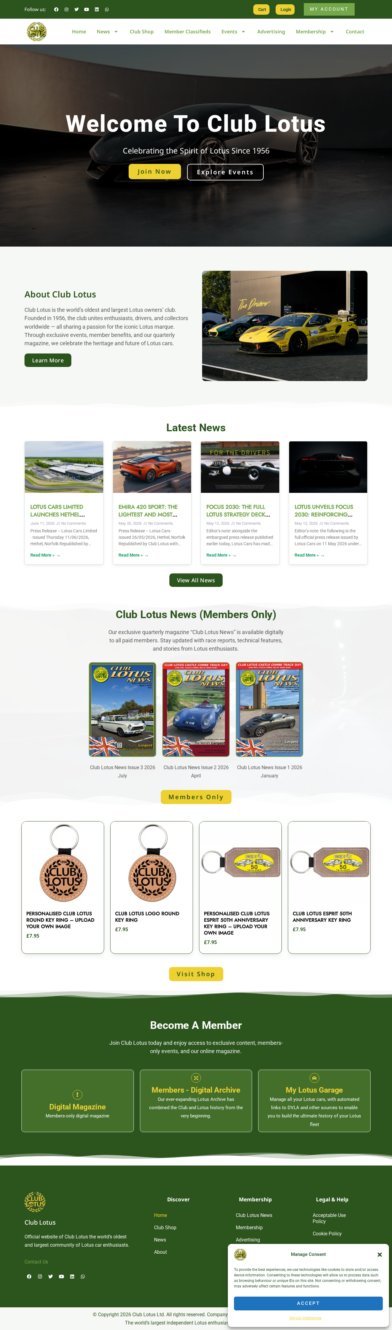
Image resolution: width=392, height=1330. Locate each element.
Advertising (271, 31)
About (160, 1252)
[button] (380, 1255)
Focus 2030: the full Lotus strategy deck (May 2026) (235, 514)
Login (286, 9)
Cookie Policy (327, 1234)
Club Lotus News (254, 1215)
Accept (308, 1303)
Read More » (42, 555)
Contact (355, 31)
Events (229, 31)
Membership (311, 31)
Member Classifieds (187, 31)
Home (79, 31)
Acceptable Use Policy (329, 1218)
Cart (262, 9)
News (103, 31)
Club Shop (142, 31)
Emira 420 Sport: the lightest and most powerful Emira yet (148, 514)
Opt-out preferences (305, 1318)
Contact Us (36, 1262)
